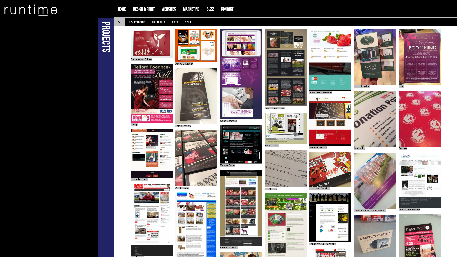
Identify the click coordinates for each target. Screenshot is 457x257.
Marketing (191, 8)
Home (122, 8)
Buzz (210, 8)
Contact (227, 8)
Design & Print (144, 8)
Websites (169, 8)
